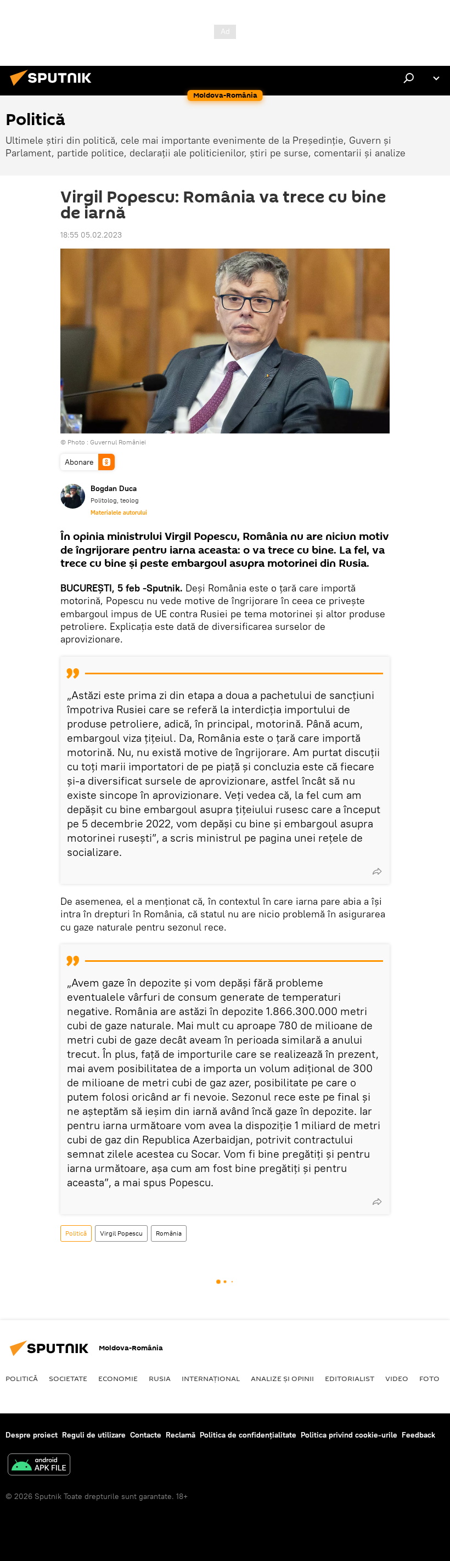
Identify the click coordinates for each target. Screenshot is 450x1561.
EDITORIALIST (349, 1378)
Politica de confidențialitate (248, 1435)
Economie (118, 1378)
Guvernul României (118, 442)
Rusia (160, 1378)
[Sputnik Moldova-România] (53, 87)
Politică (76, 1233)
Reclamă (180, 1435)
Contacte (145, 1435)
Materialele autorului (119, 512)
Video (396, 1378)
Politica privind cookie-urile (349, 1435)
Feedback (418, 1435)
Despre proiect (31, 1435)
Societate (68, 1378)
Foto (429, 1378)
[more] (377, 871)
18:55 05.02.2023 (91, 235)
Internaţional (211, 1378)
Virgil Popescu (121, 1233)
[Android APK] (39, 1465)
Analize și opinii (282, 1378)
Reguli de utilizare (94, 1435)
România (169, 1233)
